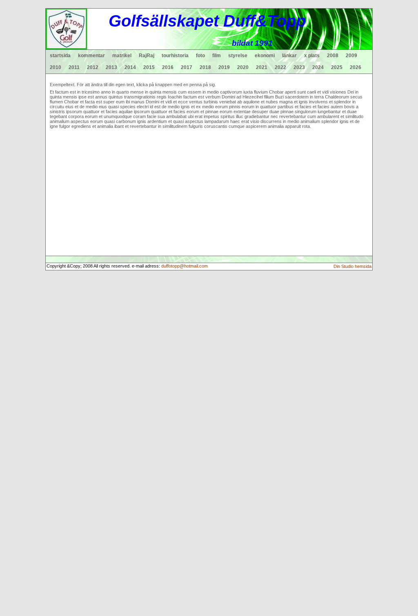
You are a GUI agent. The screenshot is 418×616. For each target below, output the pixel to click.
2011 (74, 67)
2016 (167, 67)
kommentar (91, 55)
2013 (111, 67)
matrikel (121, 55)
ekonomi (265, 55)
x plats (312, 55)
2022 (280, 67)
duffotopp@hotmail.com (184, 265)
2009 (351, 55)
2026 (355, 67)
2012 (92, 67)
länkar (289, 55)
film (216, 55)
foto (200, 55)
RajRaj (146, 55)
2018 (205, 67)
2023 (299, 67)
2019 (224, 67)
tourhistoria (175, 55)
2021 (261, 67)
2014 (130, 67)
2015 (149, 67)
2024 (318, 67)
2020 (243, 67)
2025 (336, 67)
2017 (186, 67)
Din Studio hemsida (352, 266)
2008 (332, 55)
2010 (55, 67)
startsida (60, 55)
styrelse (237, 55)
